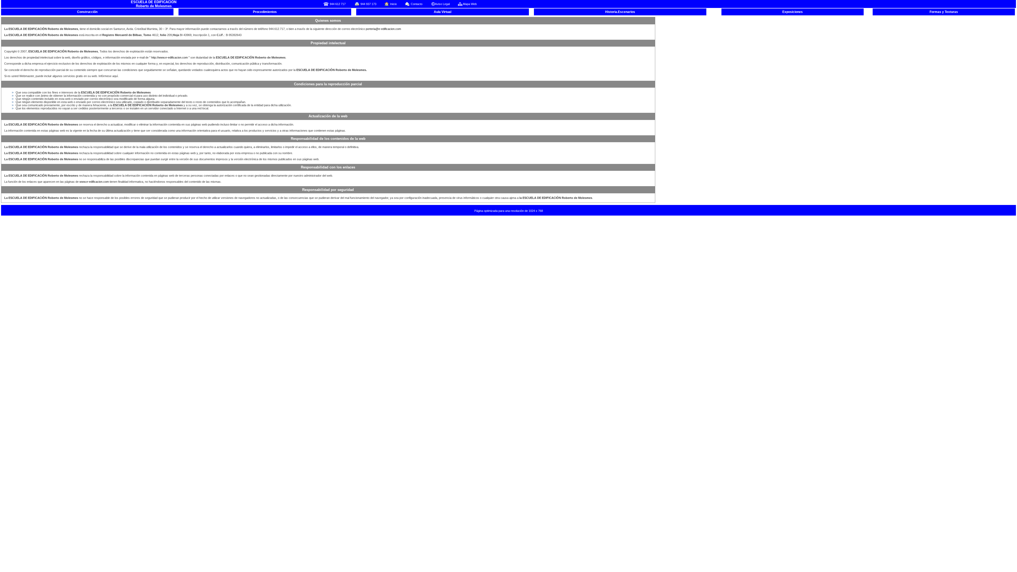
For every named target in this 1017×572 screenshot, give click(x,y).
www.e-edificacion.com (94, 181)
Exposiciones (792, 12)
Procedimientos (265, 12)
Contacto (416, 4)
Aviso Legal (442, 4)
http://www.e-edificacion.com (170, 57)
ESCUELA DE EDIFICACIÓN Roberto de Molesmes (153, 4)
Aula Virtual (442, 12)
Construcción (87, 12)
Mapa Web (470, 4)
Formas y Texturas (944, 12)
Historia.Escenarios (620, 12)
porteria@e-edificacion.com (383, 28)
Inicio (393, 4)
